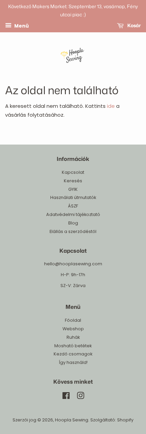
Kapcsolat (73, 172)
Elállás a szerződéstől (73, 231)
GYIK (73, 189)
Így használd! (73, 362)
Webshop (73, 329)
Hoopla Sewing (71, 420)
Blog (73, 223)
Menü (21, 25)
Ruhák (73, 337)
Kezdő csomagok (73, 354)
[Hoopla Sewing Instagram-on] (80, 397)
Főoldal (73, 320)
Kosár (133, 25)
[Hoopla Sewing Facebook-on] (66, 397)
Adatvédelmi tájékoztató (73, 214)
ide (111, 106)
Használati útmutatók (73, 197)
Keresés (73, 181)
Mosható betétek (73, 346)
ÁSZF (73, 206)
